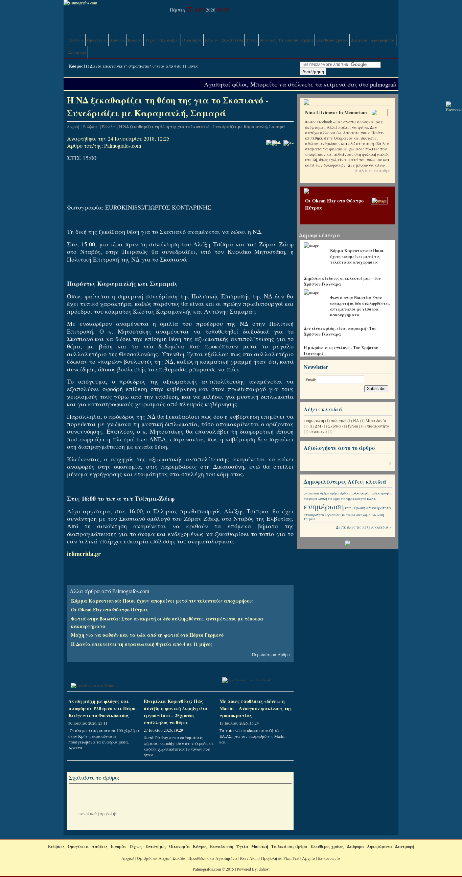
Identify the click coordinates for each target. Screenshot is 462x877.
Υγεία (251, 40)
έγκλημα (334, 499)
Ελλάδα (108, 126)
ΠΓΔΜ (315, 426)
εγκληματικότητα (353, 499)
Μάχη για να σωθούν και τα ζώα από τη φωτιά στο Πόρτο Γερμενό (147, 634)
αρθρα (334, 493)
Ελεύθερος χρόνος (332, 40)
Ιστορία (135, 40)
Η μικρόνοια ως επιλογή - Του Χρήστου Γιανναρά (341, 350)
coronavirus (311, 493)
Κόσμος (76, 66)
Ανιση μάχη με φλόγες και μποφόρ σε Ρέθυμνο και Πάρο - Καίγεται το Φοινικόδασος (103, 708)
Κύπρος (211, 40)
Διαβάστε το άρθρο (372, 170)
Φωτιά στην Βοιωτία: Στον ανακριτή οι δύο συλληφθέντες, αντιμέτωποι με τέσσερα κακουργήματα (360, 306)
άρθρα (324, 493)
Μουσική (267, 40)
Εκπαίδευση (232, 40)
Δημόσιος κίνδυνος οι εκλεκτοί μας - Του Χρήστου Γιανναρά (342, 281)
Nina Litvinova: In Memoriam (336, 112)
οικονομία (363, 515)
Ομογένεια (97, 40)
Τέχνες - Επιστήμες (162, 40)
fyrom (353, 426)
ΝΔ (356, 420)
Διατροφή (77, 52)
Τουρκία (310, 519)
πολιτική (338, 420)
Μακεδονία (376, 420)
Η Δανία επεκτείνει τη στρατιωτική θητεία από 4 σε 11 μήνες (142, 66)
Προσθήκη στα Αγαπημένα (212, 858)
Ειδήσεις (76, 40)
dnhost (264, 869)
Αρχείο (308, 858)
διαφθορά (310, 499)
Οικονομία (192, 40)
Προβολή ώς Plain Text (280, 858)
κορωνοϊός (332, 515)
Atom (253, 858)
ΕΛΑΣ (371, 499)
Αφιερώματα (383, 40)
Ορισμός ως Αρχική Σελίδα (161, 858)
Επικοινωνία (329, 858)
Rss (243, 858)
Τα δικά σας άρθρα (295, 40)
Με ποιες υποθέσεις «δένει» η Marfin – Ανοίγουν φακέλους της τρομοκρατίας (256, 708)
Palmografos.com (122, 145)
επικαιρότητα (377, 426)
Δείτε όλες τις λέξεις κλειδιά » (364, 527)
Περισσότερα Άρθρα (271, 654)
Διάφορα (359, 40)
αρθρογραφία (360, 493)
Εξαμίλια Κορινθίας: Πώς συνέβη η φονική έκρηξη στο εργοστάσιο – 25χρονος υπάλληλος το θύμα (175, 712)
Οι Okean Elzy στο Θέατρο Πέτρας (109, 609)
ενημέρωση (314, 420)
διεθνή (322, 499)
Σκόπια (334, 426)
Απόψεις (117, 40)
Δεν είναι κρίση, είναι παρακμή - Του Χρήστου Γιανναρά (340, 331)
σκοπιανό (318, 431)
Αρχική (73, 126)
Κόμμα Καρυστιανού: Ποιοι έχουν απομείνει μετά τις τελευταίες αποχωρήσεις (162, 600)
